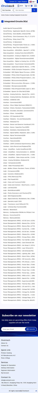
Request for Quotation (8, 365)
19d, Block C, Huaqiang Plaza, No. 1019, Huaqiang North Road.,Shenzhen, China (18, 384)
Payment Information (8, 370)
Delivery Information (7, 368)
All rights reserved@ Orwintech (19, 391)
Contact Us (13, 1)
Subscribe (32, 329)
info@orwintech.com (8, 380)
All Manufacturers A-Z (8, 355)
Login (19, 1)
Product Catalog (9, 15)
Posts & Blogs (5, 358)
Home (2, 15)
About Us (4, 343)
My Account (5, 373)
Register (24, 1)
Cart (30, 6)
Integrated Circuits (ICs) (20, 15)
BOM (21, 6)
